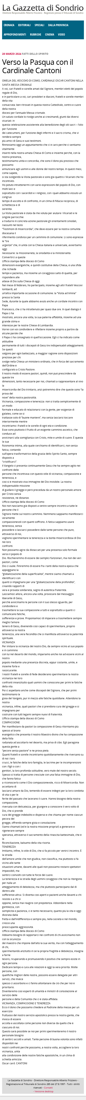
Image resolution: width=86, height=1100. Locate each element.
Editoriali (24, 25)
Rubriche (35, 34)
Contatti (48, 1087)
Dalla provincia (58, 25)
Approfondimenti (15, 34)
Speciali (39, 25)
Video (61, 34)
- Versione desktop (43, 1091)
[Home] (43, 13)
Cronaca (9, 25)
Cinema (49, 34)
